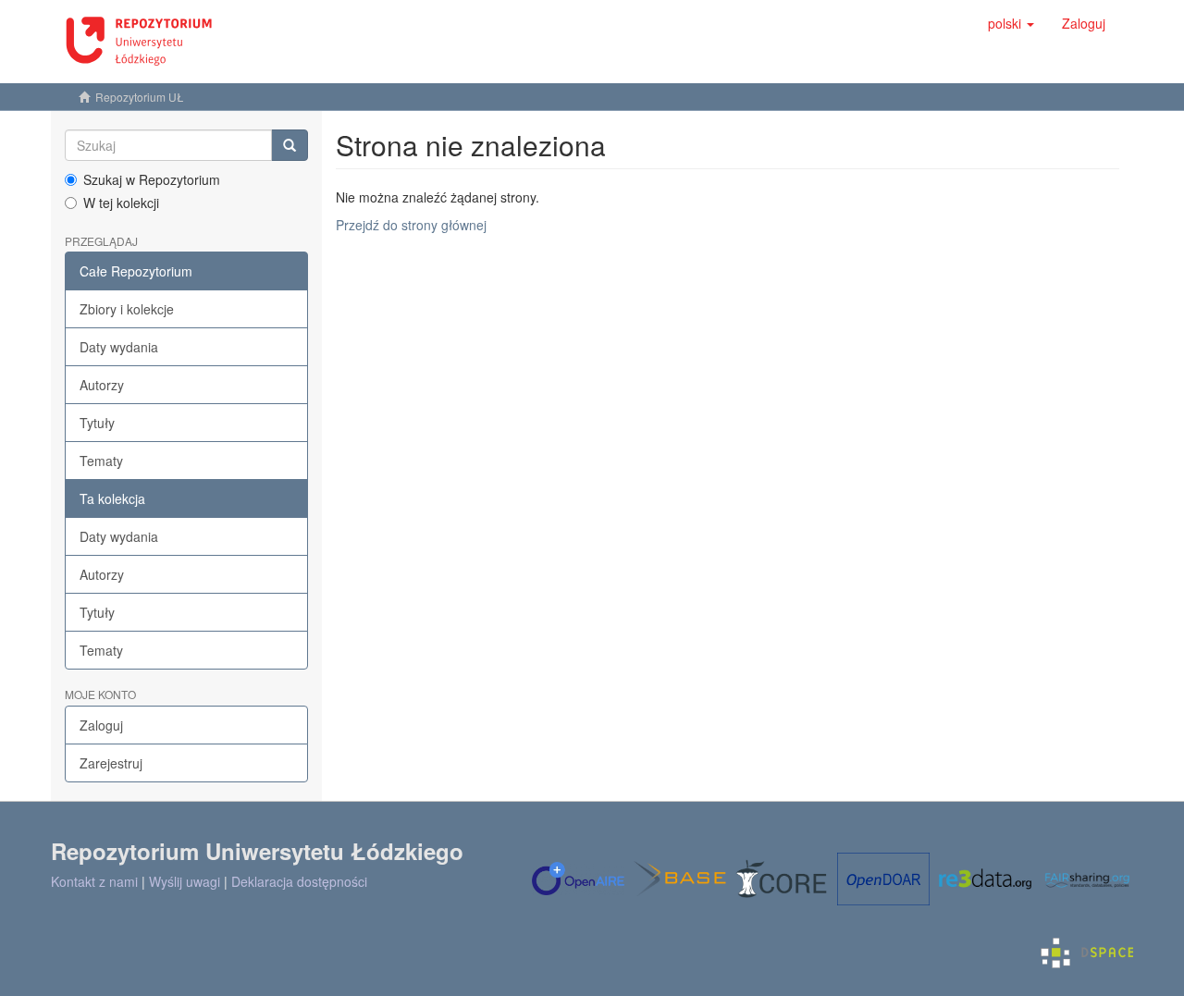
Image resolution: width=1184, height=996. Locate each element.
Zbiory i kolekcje (127, 309)
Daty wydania (119, 347)
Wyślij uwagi (184, 881)
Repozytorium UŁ (139, 97)
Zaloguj (101, 725)
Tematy (101, 460)
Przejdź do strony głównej (411, 224)
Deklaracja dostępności (299, 881)
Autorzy (102, 384)
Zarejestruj (111, 763)
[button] (1011, 23)
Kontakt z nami (94, 881)
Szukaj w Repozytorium (151, 179)
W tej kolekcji (121, 202)
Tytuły (97, 422)
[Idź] (289, 145)
